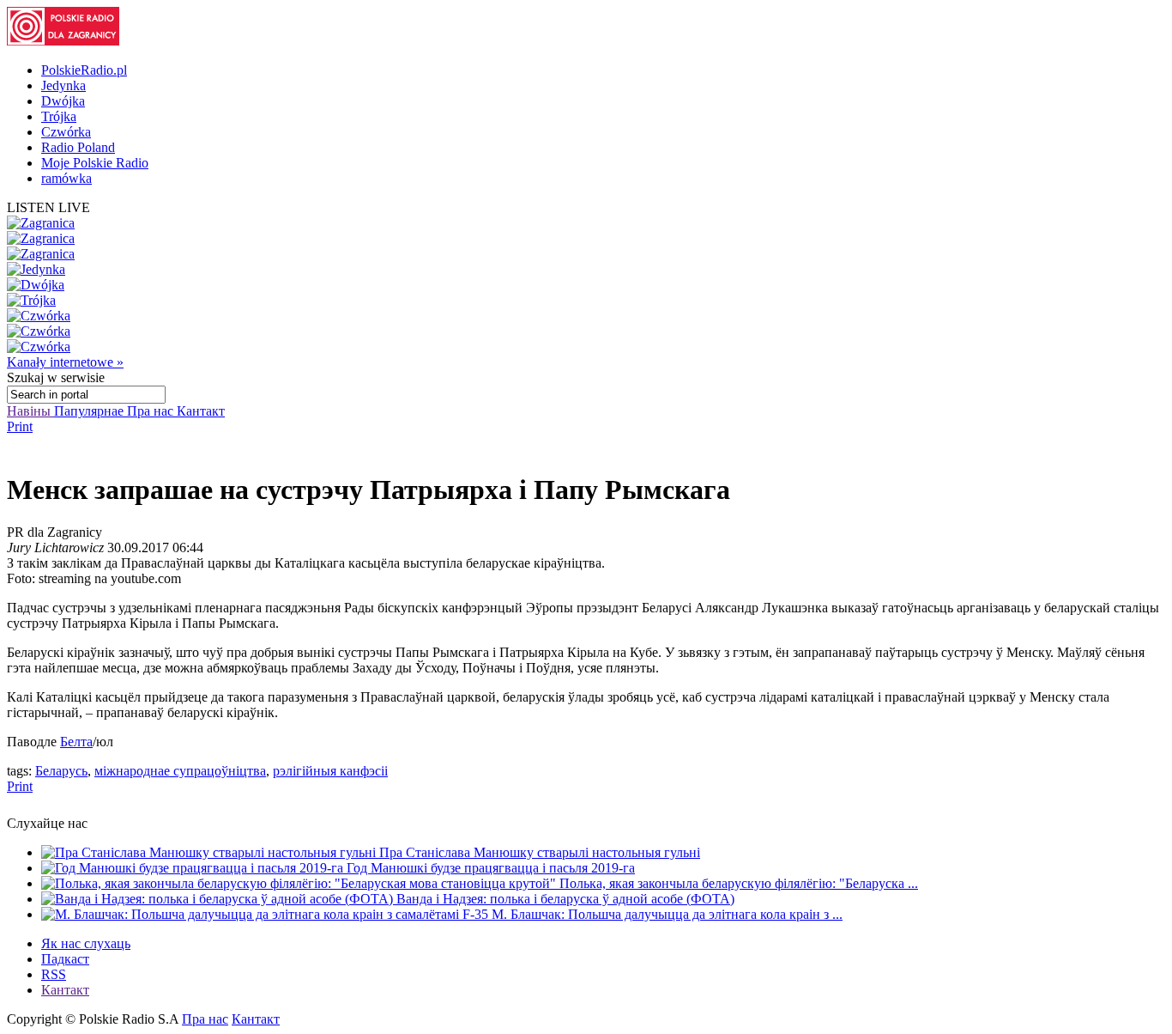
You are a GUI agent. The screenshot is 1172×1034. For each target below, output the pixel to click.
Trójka (58, 116)
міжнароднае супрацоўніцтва (180, 770)
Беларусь (61, 770)
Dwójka (63, 101)
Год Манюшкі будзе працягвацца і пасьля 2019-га (491, 868)
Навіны (30, 411)
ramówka (66, 178)
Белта (76, 741)
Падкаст (65, 959)
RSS (53, 974)
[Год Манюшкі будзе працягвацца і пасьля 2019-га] (194, 868)
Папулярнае (90, 411)
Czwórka (66, 132)
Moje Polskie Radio (94, 162)
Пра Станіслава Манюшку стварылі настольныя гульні (539, 852)
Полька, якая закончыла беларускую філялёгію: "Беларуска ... (738, 883)
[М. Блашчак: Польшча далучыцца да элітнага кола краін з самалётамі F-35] (266, 914)
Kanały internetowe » (65, 362)
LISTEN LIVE (48, 207)
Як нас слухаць (85, 943)
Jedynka (63, 85)
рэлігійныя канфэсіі (330, 770)
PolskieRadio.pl (84, 70)
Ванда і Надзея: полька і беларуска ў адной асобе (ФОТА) (565, 898)
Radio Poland (78, 147)
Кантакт (201, 411)
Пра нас (152, 411)
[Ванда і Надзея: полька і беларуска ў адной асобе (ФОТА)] (218, 898)
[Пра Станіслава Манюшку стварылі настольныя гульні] (210, 852)
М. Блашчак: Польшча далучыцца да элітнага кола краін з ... (667, 914)
